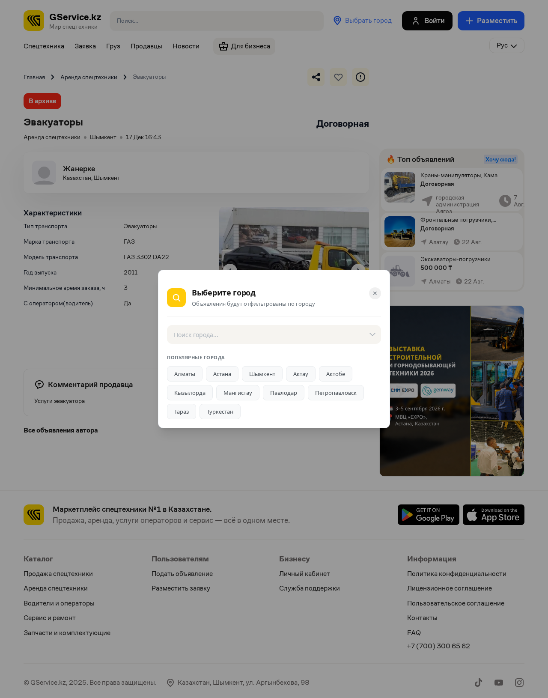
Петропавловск (336, 393)
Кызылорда (190, 393)
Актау (300, 374)
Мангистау (237, 393)
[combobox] (274, 334)
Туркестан (220, 411)
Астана (222, 374)
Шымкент (262, 374)
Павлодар (283, 393)
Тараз (181, 411)
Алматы (184, 374)
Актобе (335, 374)
